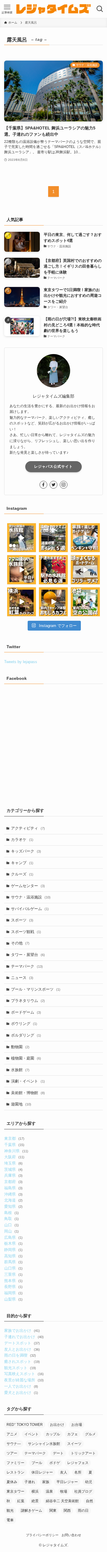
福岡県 (13, 1293)
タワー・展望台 (28, 954)
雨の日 (83, 1510)
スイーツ (74, 1444)
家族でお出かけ (22, 1330)
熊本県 (13, 1280)
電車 (10, 1520)
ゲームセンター (28, 886)
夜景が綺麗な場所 (23, 1380)
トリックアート (83, 1453)
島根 (11, 1212)
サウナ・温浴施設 (31, 897)
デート (58, 1453)
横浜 (35, 1491)
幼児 (88, 1482)
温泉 (49, 1491)
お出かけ (57, 1425)
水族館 (20, 1070)
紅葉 (20, 1501)
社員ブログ (83, 1491)
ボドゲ (54, 1463)
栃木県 (13, 1243)
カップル (53, 1434)
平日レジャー (67, 1482)
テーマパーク (27, 966)
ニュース (22, 977)
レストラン (15, 1472)
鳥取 (11, 1218)
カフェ (72, 1434)
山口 (11, 1225)
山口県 (13, 1268)
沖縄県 (13, 1194)
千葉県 (14, 1144)
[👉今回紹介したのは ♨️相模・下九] (53, 537)
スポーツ (22, 920)
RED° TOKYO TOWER (25, 1425)
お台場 (76, 1425)
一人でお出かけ (21, 1386)
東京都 (14, 1138)
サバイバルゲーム (30, 909)
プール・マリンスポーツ (35, 989)
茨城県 (13, 1169)
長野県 (13, 1286)
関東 (52, 1510)
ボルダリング (26, 1035)
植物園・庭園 (26, 1058)
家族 (45, 1482)
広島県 (13, 1237)
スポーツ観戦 (26, 931)
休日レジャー (42, 1472)
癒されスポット (22, 1361)
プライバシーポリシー (42, 1535)
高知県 (13, 1256)
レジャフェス (78, 1463)
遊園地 (21, 1104)
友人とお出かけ (22, 1349)
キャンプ (22, 863)
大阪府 (14, 1157)
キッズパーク (26, 851)
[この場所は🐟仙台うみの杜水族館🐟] (21, 537)
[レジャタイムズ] (53, 9)
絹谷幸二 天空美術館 (62, 1501)
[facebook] (43, 485)
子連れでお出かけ (23, 1337)
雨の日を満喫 (20, 1355)
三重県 (13, 1274)
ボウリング (24, 1023)
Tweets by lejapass (20, 662)
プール (37, 1463)
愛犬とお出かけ (21, 1392)
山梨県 (13, 1299)
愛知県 (13, 1206)
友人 (63, 1472)
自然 (89, 1501)
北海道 (13, 1200)
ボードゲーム (26, 1012)
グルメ (90, 1434)
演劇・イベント (28, 1081)
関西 (67, 1510)
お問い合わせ (71, 1535)
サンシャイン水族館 (44, 1444)
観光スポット (20, 1368)
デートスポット (22, 1343)
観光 (10, 1510)
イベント (31, 1434)
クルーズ (22, 874)
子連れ (29, 1482)
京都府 (13, 1181)
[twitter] (53, 485)
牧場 (63, 1491)
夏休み (12, 1482)
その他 (20, 943)
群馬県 (13, 1262)
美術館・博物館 (28, 1093)
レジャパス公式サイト (53, 466)
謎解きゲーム (31, 1510)
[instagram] (63, 485)
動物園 (20, 1047)
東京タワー (15, 1491)
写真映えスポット (23, 1374)
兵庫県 (13, 1175)
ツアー (12, 1453)
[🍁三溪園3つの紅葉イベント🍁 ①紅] (21, 601)
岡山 (11, 1231)
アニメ (12, 1434)
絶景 (35, 1501)
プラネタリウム (28, 1000)
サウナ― (14, 1444)
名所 (77, 1472)
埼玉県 (13, 1163)
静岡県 (13, 1249)
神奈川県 (16, 1151)
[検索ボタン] (100, 9)
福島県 (13, 1188)
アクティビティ (28, 828)
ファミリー (15, 1463)
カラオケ (22, 839)
